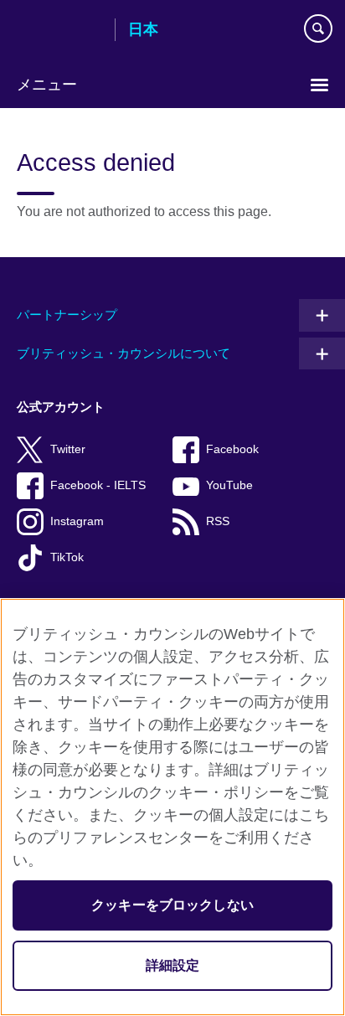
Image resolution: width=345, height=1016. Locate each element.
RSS (217, 521)
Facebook (232, 449)
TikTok (67, 557)
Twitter (67, 449)
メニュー (47, 84)
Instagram (77, 521)
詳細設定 (173, 965)
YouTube (229, 485)
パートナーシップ (67, 314)
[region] (172, 807)
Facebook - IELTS (98, 485)
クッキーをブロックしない (172, 905)
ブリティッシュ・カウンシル (59, 31)
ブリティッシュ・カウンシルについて (123, 353)
